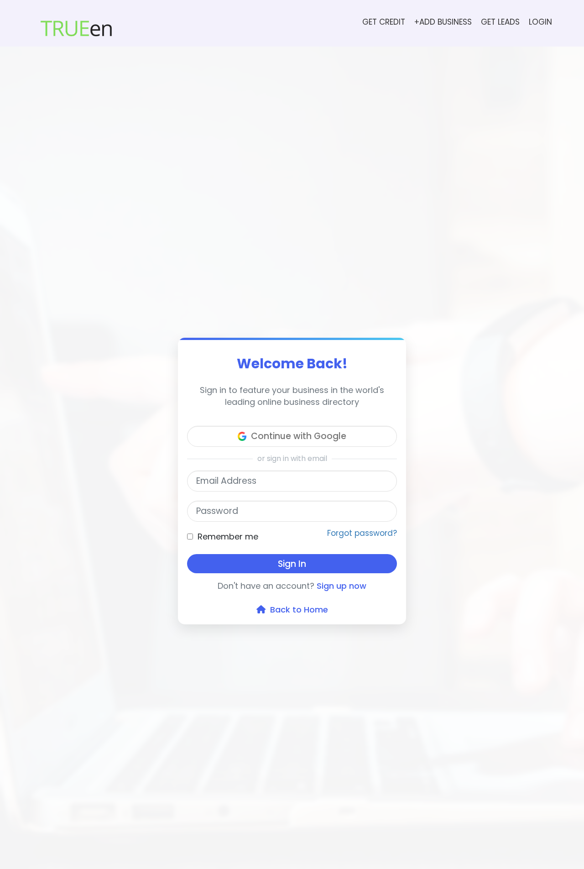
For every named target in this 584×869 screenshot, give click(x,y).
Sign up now (341, 586)
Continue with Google (298, 436)
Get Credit (383, 21)
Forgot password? (362, 533)
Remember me (228, 536)
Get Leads (500, 21)
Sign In (292, 564)
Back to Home (297, 609)
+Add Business (443, 21)
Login (540, 21)
